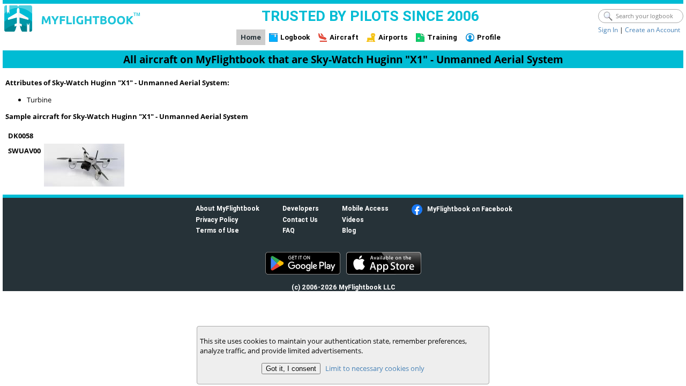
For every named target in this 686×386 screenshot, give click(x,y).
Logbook (295, 37)
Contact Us (300, 220)
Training (442, 37)
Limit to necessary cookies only (374, 368)
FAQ (288, 230)
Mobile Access (365, 208)
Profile (489, 37)
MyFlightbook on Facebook (469, 209)
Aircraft (344, 37)
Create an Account (652, 29)
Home (251, 37)
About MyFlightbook (227, 208)
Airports (393, 37)
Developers (300, 208)
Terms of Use (217, 230)
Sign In (608, 29)
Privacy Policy (217, 220)
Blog (349, 230)
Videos (353, 220)
